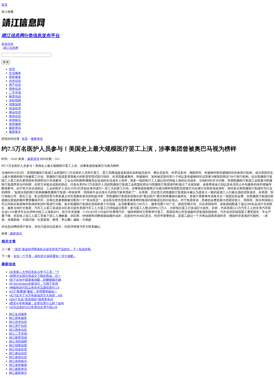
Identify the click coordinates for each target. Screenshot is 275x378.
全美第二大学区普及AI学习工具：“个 (34, 272)
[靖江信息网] (24, 27)
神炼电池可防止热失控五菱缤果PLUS (34, 287)
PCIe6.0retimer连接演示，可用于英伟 (33, 283)
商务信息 (15, 88)
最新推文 (15, 131)
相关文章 (8, 241)
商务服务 (15, 77)
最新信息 (8, 264)
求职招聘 (15, 100)
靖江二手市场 (18, 333)
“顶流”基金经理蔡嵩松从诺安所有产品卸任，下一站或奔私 (52, 249)
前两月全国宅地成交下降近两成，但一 (35, 275)
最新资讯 (15, 127)
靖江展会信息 (18, 353)
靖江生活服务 (18, 314)
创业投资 (15, 108)
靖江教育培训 (18, 337)
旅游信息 (15, 116)
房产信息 (15, 84)
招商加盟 (15, 104)
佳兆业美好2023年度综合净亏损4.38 (33, 307)
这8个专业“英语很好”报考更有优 (31, 299)
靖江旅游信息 (18, 357)
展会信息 (15, 112)
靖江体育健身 (18, 365)
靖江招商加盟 (18, 345)
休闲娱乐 (15, 120)
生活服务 (15, 73)
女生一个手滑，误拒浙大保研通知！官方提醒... (44, 256)
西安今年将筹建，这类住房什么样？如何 (36, 303)
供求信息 (15, 80)
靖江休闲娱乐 (18, 361)
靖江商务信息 (18, 329)
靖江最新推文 (18, 372)
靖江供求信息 (18, 322)
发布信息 (7, 44)
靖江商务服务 (18, 318)
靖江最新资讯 (18, 369)
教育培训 (15, 96)
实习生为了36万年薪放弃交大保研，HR (35, 295)
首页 (4, 4)
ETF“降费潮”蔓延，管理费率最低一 (33, 291)
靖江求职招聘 (18, 341)
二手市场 (15, 92)
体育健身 (15, 124)
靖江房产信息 (18, 325)
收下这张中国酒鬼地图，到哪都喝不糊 (35, 279)
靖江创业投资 (18, 349)
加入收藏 (7, 11)
